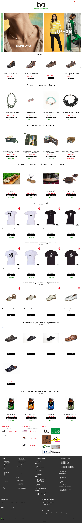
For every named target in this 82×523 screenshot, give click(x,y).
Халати (5, 469)
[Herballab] (46, 447)
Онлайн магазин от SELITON (41, 521)
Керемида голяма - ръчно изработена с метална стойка (32, 436)
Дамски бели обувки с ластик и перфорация (71, 309)
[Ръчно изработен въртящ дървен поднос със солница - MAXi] (51, 179)
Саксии (61, 481)
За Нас (2, 507)
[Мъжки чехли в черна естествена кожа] (31, 338)
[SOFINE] (46, 452)
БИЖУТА (25, 10)
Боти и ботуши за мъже (21, 470)
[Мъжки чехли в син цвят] (11, 369)
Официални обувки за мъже (22, 468)
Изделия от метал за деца (41, 493)
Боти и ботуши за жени (21, 463)
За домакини (60, 10)
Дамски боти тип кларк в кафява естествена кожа (31, 74)
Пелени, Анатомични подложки (41, 488)
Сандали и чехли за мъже (22, 472)
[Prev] (3, 32)
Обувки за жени (6, 488)
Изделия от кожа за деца (65, 462)
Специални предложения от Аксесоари (41, 125)
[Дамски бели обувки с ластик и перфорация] (70, 297)
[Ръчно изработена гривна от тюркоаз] (51, 100)
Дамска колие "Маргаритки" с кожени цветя (70, 113)
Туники (5, 464)
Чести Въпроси (14, 502)
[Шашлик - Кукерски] (31, 179)
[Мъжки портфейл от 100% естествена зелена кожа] (11, 140)
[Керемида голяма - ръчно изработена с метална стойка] (24, 438)
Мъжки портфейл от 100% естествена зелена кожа (11, 152)
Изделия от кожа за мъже (65, 463)
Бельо (5, 470)
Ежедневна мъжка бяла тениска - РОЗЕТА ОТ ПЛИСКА (31, 269)
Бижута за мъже (20, 484)
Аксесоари (40, 10)
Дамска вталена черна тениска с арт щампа (51, 229)
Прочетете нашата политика (30, 518)
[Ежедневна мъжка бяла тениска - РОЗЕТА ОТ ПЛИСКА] (31, 257)
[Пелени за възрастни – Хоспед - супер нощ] (24, 431)
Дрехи (11, 10)
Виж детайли (11, 78)
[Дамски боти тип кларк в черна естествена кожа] (11, 64)
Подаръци (32, 10)
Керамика (61, 470)
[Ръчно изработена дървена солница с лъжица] (11, 179)
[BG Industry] (46, 431)
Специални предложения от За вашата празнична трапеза (41, 164)
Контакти (75, 10)
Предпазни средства (40, 480)
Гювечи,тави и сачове (63, 478)
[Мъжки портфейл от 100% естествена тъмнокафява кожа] (51, 140)
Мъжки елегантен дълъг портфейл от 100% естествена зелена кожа (31, 152)
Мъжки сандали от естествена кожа (71, 350)
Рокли (5, 465)
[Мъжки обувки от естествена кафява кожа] (51, 64)
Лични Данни (23, 502)
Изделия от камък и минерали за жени (67, 466)
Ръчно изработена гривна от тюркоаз (51, 112)
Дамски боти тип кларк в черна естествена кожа (11, 74)
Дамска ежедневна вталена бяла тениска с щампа (11, 229)
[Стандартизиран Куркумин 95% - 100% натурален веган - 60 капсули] (31, 404)
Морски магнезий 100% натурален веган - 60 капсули (51, 413)
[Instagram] (80, 1)
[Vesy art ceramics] (55, 447)
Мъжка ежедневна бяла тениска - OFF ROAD (11, 269)
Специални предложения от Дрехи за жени (41, 203)
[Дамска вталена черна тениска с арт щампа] (51, 217)
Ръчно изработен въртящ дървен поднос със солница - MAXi (51, 190)
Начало (5, 10)
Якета (5, 466)
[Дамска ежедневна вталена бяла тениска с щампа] (11, 217)
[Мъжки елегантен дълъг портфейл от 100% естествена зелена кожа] (31, 140)
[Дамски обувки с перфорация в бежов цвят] (51, 297)
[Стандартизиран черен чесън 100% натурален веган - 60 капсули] (70, 404)
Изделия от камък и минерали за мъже (67, 467)
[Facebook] (78, 1)
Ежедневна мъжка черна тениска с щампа (51, 268)
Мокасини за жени (21, 462)
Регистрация (13, 505)
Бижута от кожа (19, 485)
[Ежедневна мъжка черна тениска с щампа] (51, 257)
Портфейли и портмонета (40, 467)
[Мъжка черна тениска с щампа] (70, 257)
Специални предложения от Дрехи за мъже (41, 243)
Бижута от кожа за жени (21, 487)
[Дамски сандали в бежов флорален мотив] (11, 297)
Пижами (5, 468)
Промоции (68, 10)
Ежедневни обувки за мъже (22, 467)
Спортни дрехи (6, 467)
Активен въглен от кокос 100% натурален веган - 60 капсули (11, 413)
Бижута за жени (20, 483)
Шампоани (38, 484)
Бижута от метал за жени (41, 458)
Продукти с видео (62, 473)
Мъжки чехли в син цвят (11, 379)
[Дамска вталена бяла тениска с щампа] (31, 217)
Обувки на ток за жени (21, 458)
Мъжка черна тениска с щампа (71, 268)
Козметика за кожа (39, 485)
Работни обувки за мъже (22, 471)
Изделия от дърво (63, 468)
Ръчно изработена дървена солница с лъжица (11, 190)
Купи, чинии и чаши (63, 477)
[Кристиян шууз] (55, 431)
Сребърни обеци (31, 112)
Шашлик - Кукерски (31, 189)
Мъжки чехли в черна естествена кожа (31, 350)
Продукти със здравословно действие (42, 478)
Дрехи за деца (6, 481)
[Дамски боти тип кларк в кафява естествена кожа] (31, 64)
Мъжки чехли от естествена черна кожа (11, 350)
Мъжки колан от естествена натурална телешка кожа (70, 152)
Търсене (12, 509)
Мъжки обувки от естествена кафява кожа (51, 74)
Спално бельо (62, 480)
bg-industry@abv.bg (50, 502)
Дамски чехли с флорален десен (31, 308)
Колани (37, 466)
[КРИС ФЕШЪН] (55, 439)
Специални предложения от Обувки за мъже (41, 323)
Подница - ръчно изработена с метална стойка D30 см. (70, 190)
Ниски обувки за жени (21, 459)
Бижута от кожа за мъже (22, 488)
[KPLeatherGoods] (46, 439)
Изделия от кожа (63, 460)
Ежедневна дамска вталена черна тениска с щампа (71, 229)
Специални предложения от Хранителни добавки (41, 391)
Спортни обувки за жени (22, 461)
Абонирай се (4, 80)
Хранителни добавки (40, 479)
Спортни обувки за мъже (22, 469)
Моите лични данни (77, 518)
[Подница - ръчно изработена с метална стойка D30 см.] (70, 179)
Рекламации (3, 505)
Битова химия (62, 482)
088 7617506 (49, 504)
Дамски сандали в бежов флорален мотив (11, 308)
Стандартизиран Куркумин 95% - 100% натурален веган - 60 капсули (31, 413)
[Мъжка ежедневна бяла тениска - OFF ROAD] (11, 257)
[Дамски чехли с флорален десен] (31, 297)
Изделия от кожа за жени (65, 461)
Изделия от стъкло (63, 471)
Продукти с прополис (40, 481)
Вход (2, 509)
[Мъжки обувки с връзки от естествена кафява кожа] (71, 64)
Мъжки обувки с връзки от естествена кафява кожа (71, 74)
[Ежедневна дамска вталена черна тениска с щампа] (70, 217)
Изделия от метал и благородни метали (42, 492)
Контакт (12, 507)
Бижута (17, 477)
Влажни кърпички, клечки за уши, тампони (43, 487)
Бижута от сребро (20, 480)
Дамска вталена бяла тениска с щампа (31, 228)
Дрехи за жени (6, 460)
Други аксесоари (38, 474)
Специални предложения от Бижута (41, 85)
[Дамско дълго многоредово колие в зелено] (11, 100)
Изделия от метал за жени (41, 494)
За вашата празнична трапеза (65, 486)
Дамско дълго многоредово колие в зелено (11, 113)
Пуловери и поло (7, 462)
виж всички (41, 127)
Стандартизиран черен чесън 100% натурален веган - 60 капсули (71, 413)
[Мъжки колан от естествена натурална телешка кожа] (70, 140)
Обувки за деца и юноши (21, 475)
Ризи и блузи (6, 463)
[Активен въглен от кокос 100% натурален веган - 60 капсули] (11, 404)
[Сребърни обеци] (31, 100)
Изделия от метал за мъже (65, 458)
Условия (22, 505)
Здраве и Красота (50, 10)
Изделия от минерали (63, 465)
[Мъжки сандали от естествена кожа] (70, 338)
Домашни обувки (20, 464)
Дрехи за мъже (6, 472)
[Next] (79, 32)
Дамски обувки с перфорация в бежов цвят (51, 309)
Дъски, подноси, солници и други (65, 484)
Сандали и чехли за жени (22, 460)
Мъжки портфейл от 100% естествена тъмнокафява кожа (51, 152)
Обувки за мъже (19, 466)
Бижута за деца (38, 461)
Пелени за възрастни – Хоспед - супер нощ (33, 429)
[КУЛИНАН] (55, 452)
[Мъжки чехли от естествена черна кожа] (11, 338)
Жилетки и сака (6, 461)
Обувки (18, 10)
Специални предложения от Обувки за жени (41, 283)
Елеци (5, 475)
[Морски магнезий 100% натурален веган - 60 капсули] (51, 404)
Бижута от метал (19, 489)
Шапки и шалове (39, 470)
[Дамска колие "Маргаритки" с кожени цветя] (71, 100)
